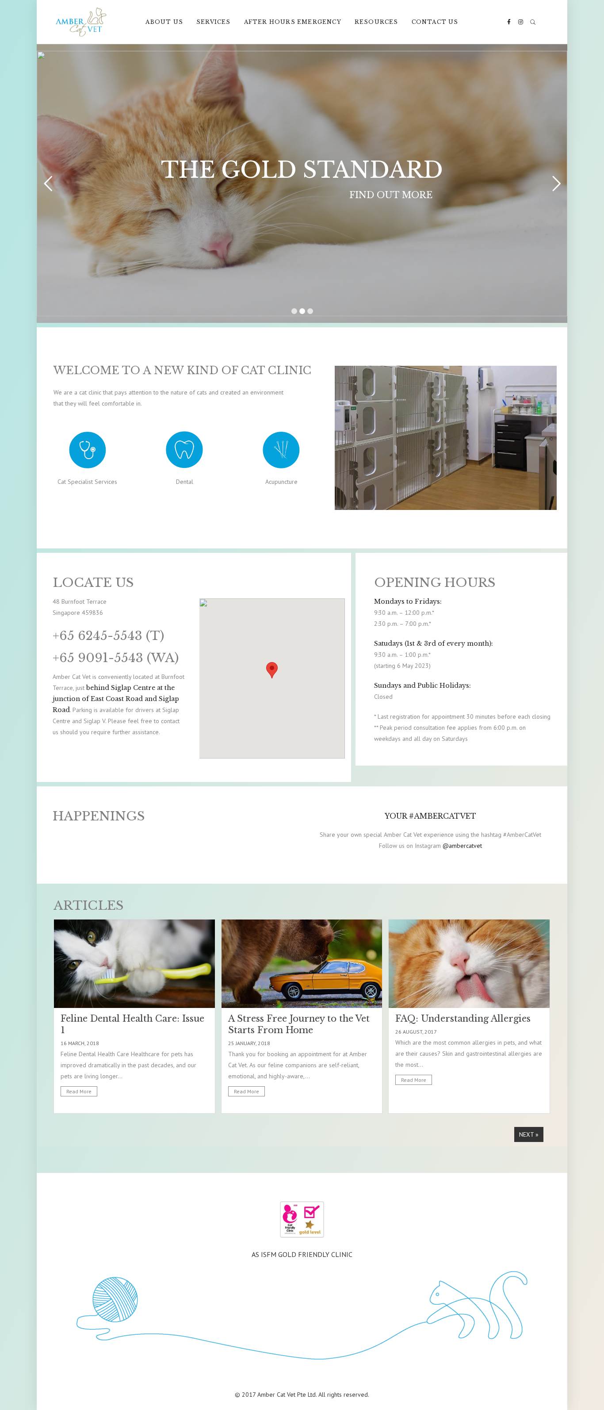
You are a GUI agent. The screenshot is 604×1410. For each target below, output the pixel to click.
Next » (529, 1134)
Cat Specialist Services (87, 482)
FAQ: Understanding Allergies (463, 1018)
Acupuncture (281, 482)
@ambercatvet (462, 846)
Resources (376, 22)
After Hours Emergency (292, 22)
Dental (184, 482)
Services (213, 22)
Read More (79, 1091)
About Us (164, 22)
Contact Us (435, 22)
